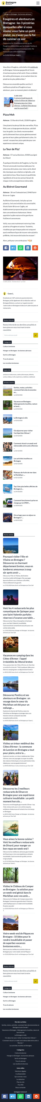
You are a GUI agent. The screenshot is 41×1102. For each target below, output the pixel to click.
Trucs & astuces (8, 359)
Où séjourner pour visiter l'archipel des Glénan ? (23, 432)
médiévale (34, 67)
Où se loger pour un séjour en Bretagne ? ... (24, 516)
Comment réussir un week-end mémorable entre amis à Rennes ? (20, 1042)
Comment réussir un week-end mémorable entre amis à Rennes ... (26, 445)
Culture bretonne (9, 346)
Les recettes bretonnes (11, 363)
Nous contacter (20, 1087)
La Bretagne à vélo (21, 418)
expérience (19, 377)
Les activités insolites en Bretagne (23, 459)
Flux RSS (20, 1085)
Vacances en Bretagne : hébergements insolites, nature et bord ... (25, 403)
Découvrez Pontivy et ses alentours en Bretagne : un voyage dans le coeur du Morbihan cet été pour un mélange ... (16, 701)
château (9, 377)
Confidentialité (20, 1074)
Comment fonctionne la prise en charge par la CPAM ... (26, 501)
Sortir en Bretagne (9, 355)
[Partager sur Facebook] (6, 247)
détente (31, 374)
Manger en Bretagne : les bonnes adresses (17, 14)
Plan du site (20, 1082)
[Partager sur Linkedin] (28, 247)
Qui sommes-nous (20, 1076)
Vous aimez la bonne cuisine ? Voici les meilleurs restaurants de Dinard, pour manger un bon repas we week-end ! (18, 844)
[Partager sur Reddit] (35, 247)
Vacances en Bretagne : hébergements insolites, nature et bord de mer (20, 1031)
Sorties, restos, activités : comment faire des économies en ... (25, 389)
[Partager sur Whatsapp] (20, 247)
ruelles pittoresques (23, 374)
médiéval (25, 377)
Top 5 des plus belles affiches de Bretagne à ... (25, 487)
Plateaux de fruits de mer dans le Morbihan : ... (25, 473)
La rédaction (20, 1079)
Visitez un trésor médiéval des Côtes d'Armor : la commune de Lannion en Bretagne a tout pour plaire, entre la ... (18, 748)
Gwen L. (18, 55)
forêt (13, 377)
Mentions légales (20, 1071)
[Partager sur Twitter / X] (13, 247)
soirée (5, 377)
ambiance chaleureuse (9, 374)
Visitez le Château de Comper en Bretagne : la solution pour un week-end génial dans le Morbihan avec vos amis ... (18, 891)
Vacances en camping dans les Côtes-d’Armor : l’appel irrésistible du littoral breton (18, 658)
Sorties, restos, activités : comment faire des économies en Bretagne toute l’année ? (20, 1026)
